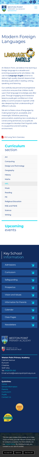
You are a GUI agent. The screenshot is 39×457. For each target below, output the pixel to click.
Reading (8, 193)
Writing (8, 215)
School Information (9, 387)
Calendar (9, 309)
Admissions (10, 265)
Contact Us (6, 397)
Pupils (4, 394)
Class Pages (10, 317)
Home (5, 24)
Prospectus (10, 287)
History (8, 175)
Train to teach (23, 2)
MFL (7, 184)
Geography (9, 170)
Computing (10, 161)
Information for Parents (15, 302)
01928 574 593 (10, 371)
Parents (5, 389)
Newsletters (10, 324)
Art (6, 157)
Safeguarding (11, 280)
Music (7, 188)
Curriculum (15, 24)
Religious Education (13, 201)
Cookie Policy (10, 444)
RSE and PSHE (11, 206)
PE (6, 197)
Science (8, 210)
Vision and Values (13, 295)
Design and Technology (14, 166)
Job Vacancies (12, 2)
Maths (7, 179)
